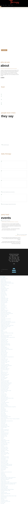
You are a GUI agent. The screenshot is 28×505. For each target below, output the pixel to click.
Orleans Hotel (3, 304)
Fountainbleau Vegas (3, 328)
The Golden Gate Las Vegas (4, 388)
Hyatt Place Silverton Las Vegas (5, 442)
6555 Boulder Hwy (3, 475)
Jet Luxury (2, 494)
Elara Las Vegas (3, 317)
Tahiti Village (3, 286)
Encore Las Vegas (3, 292)
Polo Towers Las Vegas (4, 311)
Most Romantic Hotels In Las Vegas (6, 416)
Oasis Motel (2, 503)
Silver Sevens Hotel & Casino (5, 387)
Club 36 (2, 428)
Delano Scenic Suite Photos (4, 405)
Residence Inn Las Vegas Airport (5, 343)
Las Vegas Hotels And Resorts (5, 402)
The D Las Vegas (3, 287)
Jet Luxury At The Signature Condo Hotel (6, 464)
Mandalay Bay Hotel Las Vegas (5, 440)
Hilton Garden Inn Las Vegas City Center (6, 335)
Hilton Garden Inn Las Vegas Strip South (6, 465)
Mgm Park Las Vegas (4, 373)
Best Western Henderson (4, 375)
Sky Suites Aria (3, 329)
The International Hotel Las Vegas (5, 490)
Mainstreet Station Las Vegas (5, 457)
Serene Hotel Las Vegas (4, 449)
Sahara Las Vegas (3, 279)
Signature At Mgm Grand (4, 411)
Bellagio (2, 330)
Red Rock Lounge (3, 414)
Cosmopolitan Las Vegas (4, 278)
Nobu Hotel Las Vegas (4, 340)
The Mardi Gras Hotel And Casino (5, 501)
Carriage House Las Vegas (4, 339)
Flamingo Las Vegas (3, 351)
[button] (4, 50)
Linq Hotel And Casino (4, 355)
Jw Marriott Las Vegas (4, 316)
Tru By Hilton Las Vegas (4, 500)
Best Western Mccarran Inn (4, 386)
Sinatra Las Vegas (3, 480)
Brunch (7, 93)
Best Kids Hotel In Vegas (4, 389)
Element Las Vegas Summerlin (5, 380)
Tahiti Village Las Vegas (4, 377)
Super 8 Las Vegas (3, 468)
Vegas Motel (2, 431)
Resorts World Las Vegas (4, 352)
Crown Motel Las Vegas (4, 443)
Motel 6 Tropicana (3, 413)
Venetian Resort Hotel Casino (5, 348)
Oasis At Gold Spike (3, 378)
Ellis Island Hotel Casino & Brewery (6, 312)
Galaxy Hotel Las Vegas (4, 425)
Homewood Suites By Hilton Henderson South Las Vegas (8, 495)
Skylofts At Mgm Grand (4, 444)
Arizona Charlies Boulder (4, 488)
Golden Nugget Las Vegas (4, 366)
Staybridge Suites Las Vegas (4, 450)
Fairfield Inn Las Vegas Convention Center (6, 478)
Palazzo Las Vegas (3, 419)
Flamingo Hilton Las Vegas (4, 298)
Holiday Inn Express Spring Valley (5, 493)
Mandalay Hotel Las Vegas (4, 341)
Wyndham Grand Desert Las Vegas (5, 326)
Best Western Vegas (3, 403)
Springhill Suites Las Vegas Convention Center (7, 325)
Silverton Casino (3, 439)
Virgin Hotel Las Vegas (4, 362)
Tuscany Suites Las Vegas (4, 299)
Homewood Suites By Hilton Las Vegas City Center (8, 337)
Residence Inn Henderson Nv (5, 429)
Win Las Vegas (3, 412)
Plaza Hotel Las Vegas (4, 315)
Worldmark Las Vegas (4, 492)
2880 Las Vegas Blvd (4, 354)
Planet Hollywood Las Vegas (5, 288)
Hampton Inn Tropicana (4, 462)
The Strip (2, 438)
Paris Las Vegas (3, 401)
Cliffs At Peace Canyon (4, 342)
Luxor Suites (2, 392)
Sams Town (2, 455)
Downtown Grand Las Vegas (5, 430)
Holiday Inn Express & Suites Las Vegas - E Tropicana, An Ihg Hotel (10, 418)
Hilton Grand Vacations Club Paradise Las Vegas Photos (8, 406)
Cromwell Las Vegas (3, 427)
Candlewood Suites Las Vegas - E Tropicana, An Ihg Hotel (9, 482)
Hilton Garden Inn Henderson (5, 479)
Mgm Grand (2, 379)
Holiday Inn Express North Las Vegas (6, 390)
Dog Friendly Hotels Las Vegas (5, 426)
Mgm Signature (3, 451)
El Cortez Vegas (3, 502)
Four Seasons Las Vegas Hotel (5, 364)
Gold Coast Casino (3, 338)
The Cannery (2, 491)
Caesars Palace (3, 363)
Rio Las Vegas (3, 376)
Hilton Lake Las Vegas (4, 353)
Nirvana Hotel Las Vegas (4, 399)
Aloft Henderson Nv (3, 466)
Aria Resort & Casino (4, 305)
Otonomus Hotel (3, 469)
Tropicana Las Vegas (3, 400)
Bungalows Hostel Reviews (4, 310)
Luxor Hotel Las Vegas (4, 391)
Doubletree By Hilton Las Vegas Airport (6, 365)
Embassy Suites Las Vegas (4, 452)
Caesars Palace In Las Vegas (5, 381)
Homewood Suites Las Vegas (5, 336)
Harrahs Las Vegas (3, 280)
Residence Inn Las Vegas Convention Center (7, 313)
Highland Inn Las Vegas (4, 404)
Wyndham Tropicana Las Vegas (5, 481)
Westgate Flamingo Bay (4, 290)
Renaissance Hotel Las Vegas (5, 314)
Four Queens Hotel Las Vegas (5, 285)
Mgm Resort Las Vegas (4, 367)
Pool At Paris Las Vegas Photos (5, 368)
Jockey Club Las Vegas (4, 424)
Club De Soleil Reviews (4, 302)
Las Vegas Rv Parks (3, 441)
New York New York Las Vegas (5, 361)
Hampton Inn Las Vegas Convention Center (7, 349)
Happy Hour (7, 100)
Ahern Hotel (2, 437)
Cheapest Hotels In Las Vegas (5, 374)
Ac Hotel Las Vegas (3, 476)
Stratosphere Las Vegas (4, 289)
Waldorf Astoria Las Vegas (4, 300)
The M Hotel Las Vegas (4, 327)
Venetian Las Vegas (3, 350)
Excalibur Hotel (3, 291)
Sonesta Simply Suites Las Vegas (5, 323)
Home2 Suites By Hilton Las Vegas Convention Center (8, 477)
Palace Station (3, 303)
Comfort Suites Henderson (4, 467)
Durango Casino (3, 297)
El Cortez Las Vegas (3, 393)
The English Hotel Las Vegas (5, 456)
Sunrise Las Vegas (3, 454)
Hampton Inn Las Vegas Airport (5, 324)
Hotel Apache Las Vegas (4, 487)
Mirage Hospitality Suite (4, 415)
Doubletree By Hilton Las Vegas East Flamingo (7, 489)
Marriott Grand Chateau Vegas (5, 453)
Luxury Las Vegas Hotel (4, 417)
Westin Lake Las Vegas (4, 301)
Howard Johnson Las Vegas (4, 463)
